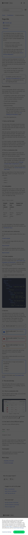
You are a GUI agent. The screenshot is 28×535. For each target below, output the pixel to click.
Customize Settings (6, 532)
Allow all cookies (19, 532)
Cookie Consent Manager (18, 527)
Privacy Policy (9, 526)
